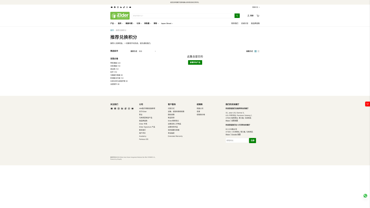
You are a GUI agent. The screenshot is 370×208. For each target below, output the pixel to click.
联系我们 (234, 23)
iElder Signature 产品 (147, 127)
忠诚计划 (244, 23)
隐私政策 (171, 115)
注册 (252, 140)
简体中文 (255, 7)
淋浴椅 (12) (114, 69)
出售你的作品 (173, 127)
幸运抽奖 (171, 133)
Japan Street (166, 23)
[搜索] (237, 15)
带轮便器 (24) (115, 63)
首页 (112, 30)
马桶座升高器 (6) (116, 75)
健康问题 (129, 23)
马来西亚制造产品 (145, 118)
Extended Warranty (175, 136)
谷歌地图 (234, 121)
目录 (198, 111)
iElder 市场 (143, 124)
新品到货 (171, 118)
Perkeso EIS (143, 139)
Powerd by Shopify (116, 159)
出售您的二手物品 (174, 124)
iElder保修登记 (173, 121)
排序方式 (134, 51)
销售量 (147, 23)
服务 (120, 23)
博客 (156, 23)
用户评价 (142, 133)
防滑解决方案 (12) (117, 78)
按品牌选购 (255, 23)
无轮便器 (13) (115, 66)
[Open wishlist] (367, 104)
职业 (140, 115)
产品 (112, 23)
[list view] (258, 51)
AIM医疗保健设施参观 (147, 108)
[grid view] (255, 51)
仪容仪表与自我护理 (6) (119, 81)
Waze (228, 121)
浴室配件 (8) (114, 84)
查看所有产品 (195, 62)
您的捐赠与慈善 (173, 130)
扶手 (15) (113, 72)
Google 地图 (236, 134)
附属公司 (200, 108)
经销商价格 (201, 115)
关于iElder (143, 111)
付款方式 (171, 108)
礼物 (139, 23)
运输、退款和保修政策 (176, 111)
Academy (142, 136)
